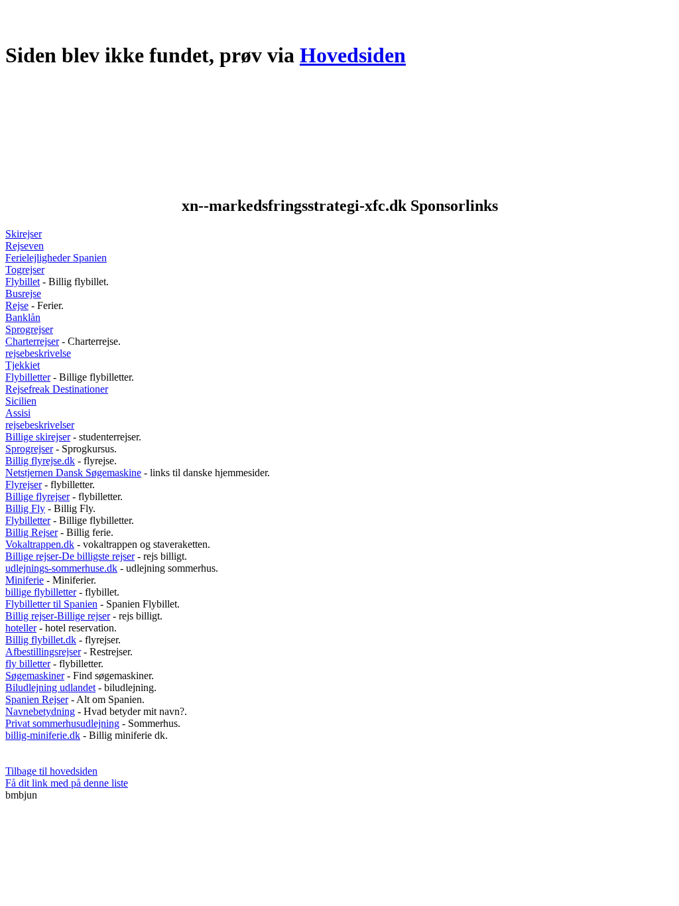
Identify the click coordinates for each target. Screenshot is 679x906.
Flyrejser (23, 484)
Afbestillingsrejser (43, 651)
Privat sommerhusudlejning (62, 723)
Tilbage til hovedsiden (51, 771)
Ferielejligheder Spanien (56, 257)
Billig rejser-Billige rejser (57, 615)
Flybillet (22, 281)
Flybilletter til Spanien (51, 604)
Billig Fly (25, 508)
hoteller (20, 627)
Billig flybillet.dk (40, 639)
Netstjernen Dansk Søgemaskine (73, 472)
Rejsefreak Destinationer (56, 389)
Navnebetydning (40, 711)
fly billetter (27, 663)
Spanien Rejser (36, 699)
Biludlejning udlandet (50, 687)
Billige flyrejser (37, 496)
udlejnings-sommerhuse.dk (61, 568)
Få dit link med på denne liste (66, 783)
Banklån (22, 317)
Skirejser (23, 233)
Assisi (18, 413)
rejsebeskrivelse (38, 353)
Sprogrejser (29, 329)
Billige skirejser (37, 436)
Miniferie (24, 580)
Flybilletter (27, 377)
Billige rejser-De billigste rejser (70, 556)
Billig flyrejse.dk (40, 460)
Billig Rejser (31, 532)
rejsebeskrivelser (39, 424)
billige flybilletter (40, 592)
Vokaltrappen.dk (39, 544)
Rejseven (24, 245)
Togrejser (24, 269)
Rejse (17, 305)
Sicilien (20, 401)
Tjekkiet (22, 365)
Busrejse (23, 293)
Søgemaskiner (34, 675)
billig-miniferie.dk (42, 735)
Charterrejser (32, 341)
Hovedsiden (353, 55)
